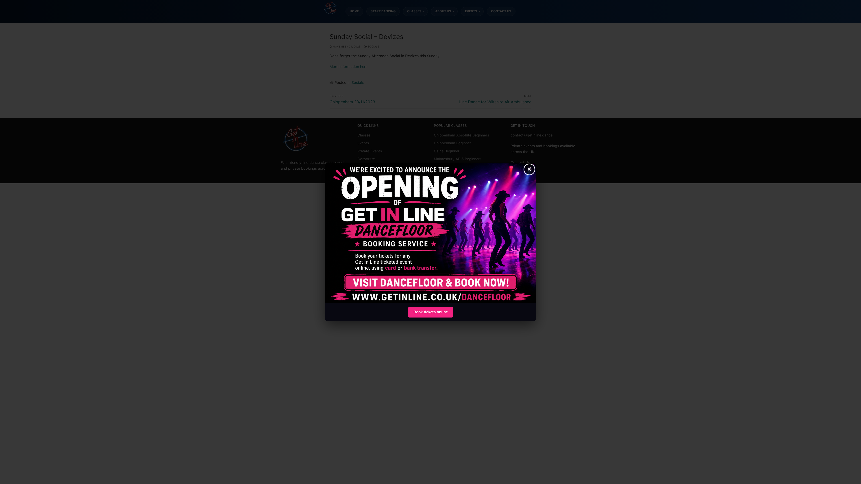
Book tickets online (430, 312)
